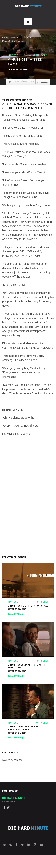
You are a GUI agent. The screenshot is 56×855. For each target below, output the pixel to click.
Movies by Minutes (12, 760)
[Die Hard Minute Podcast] (28, 6)
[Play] (10, 82)
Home (5, 37)
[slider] (25, 81)
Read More (14, 613)
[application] (28, 82)
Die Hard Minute (13, 798)
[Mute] (38, 82)
